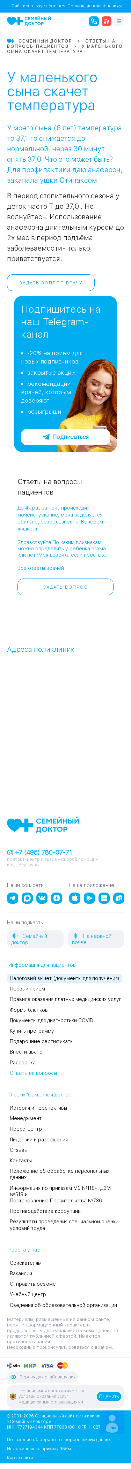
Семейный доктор (29, 939)
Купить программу (32, 1031)
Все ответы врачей (40, 568)
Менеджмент (26, 1118)
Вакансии (21, 1273)
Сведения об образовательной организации (63, 1305)
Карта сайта (20, 1457)
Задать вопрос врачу (51, 283)
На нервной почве (91, 939)
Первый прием (27, 989)
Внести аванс (26, 1052)
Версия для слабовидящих (47, 1377)
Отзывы (19, 1150)
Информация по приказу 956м (39, 1448)
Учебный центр (28, 1294)
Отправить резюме (33, 1284)
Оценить (109, 1396)
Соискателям (26, 1263)
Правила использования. (93, 5)
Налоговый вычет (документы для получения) (64, 978)
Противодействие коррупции (45, 1211)
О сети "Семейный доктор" (40, 1094)
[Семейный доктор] (29, 21)
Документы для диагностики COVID (51, 1020)
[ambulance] (106, 21)
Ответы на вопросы (33, 1073)
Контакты (21, 1160)
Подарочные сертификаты (41, 1041)
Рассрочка (23, 1062)
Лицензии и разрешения (39, 1139)
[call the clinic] (94, 21)
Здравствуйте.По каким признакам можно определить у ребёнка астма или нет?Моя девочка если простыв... (62, 549)
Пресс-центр (26, 1129)
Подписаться (70, 437)
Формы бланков (29, 1010)
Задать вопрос (65, 587)
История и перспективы (38, 1108)
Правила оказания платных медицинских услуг (65, 999)
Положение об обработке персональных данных (59, 1439)
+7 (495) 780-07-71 (42, 852)
